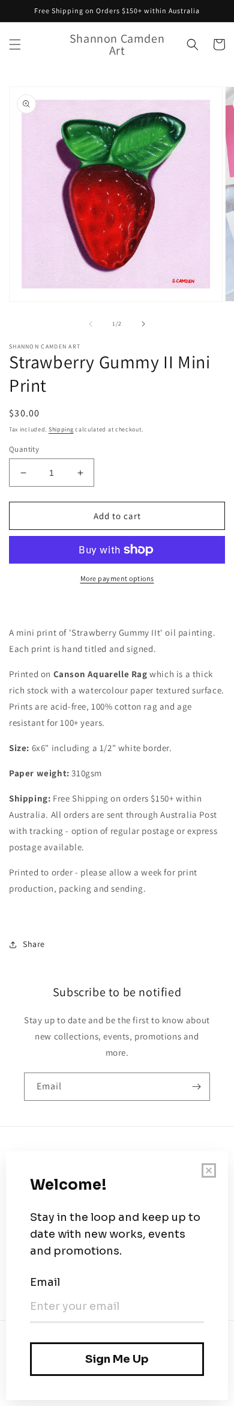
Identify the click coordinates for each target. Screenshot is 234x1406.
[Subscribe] (196, 1087)
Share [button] (34, 944)
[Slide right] (143, 324)
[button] (15, 44)
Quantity (24, 449)
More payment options (117, 578)
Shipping (61, 429)
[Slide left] (90, 324)
